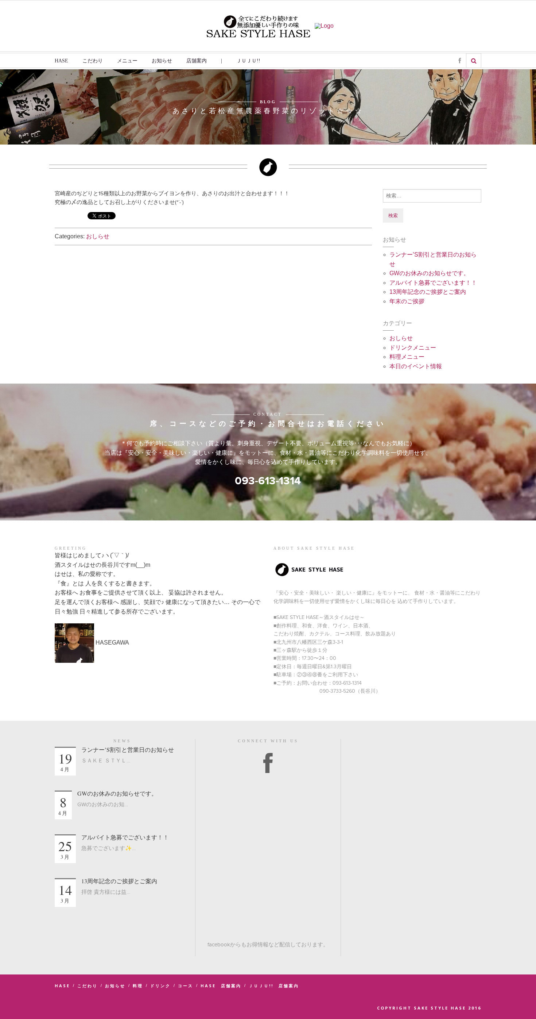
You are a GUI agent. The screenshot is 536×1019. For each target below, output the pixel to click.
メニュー (127, 61)
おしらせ (97, 236)
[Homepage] (258, 25)
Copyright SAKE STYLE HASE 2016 (429, 1008)
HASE (61, 61)
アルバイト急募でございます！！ (433, 283)
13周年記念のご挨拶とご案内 (427, 292)
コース (185, 985)
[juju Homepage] (324, 25)
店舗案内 (196, 61)
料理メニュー (406, 357)
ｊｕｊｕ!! (248, 61)
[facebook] (268, 764)
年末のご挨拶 (406, 301)
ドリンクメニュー (412, 348)
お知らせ (162, 61)
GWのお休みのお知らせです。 (429, 273)
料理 (138, 985)
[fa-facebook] (459, 61)
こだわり (92, 61)
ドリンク (160, 985)
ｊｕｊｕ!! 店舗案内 (274, 985)
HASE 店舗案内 (221, 985)
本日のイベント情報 (415, 366)
